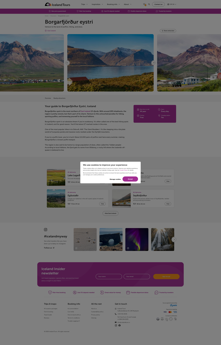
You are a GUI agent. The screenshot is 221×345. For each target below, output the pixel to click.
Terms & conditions (74, 318)
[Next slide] (174, 239)
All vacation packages (50, 308)
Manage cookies (115, 179)
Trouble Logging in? (74, 321)
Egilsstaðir (73, 195)
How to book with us (74, 315)
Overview (48, 98)
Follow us (48, 248)
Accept (130, 179)
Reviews (46, 318)
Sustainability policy (97, 311)
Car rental (71, 311)
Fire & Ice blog (48, 311)
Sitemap (93, 318)
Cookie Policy (123, 170)
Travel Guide (48, 315)
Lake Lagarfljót (75, 175)
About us (94, 308)
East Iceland (51, 31)
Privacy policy (95, 315)
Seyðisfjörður (140, 195)
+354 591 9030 (122, 314)
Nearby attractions (59, 98)
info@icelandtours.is (123, 322)
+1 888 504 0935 (122, 319)
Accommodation (73, 308)
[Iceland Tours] (57, 4)
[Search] (149, 4)
